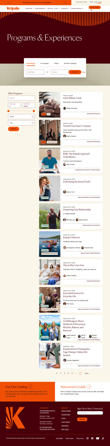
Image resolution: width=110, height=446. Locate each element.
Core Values (65, 422)
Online (56, 63)
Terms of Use (80, 438)
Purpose (29, 8)
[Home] (13, 8)
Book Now (95, 7)
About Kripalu (66, 411)
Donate (99, 3)
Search (90, 10)
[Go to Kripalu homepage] (15, 418)
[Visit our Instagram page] (87, 438)
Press (63, 418)
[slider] (8, 111)
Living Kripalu (76, 8)
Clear (84, 72)
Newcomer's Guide (81, 2)
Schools (64, 8)
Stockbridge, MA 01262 (47, 429)
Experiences (40, 8)
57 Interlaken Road (46, 427)
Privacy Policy (70, 438)
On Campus (44, 63)
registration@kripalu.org (47, 411)
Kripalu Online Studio (96, 2)
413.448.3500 (44, 413)
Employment (65, 415)
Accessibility (59, 438)
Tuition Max (27, 104)
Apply (13, 129)
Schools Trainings (70, 63)
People (50, 8)
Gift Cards (65, 429)
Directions (64, 426)
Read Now (47, 2)
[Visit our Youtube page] (97, 438)
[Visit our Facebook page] (92, 438)
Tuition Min (12, 104)
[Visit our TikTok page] (103, 438)
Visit (56, 8)
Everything (31, 63)
